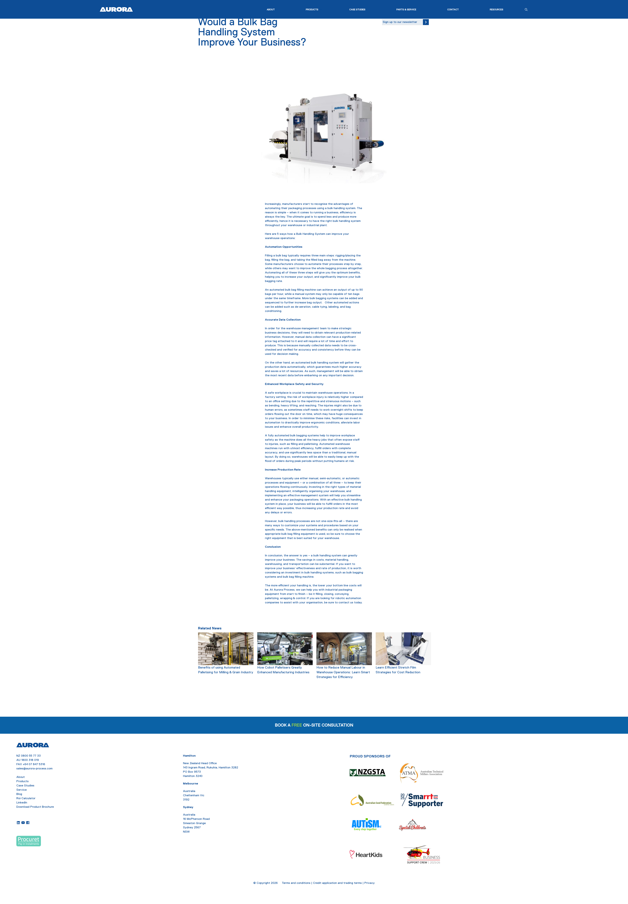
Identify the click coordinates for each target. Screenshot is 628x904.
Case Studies (25, 785)
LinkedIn (21, 802)
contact (344, 602)
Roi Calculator (25, 798)
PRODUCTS (312, 9)
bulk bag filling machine (300, 289)
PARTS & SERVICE (406, 9)
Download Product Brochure (35, 806)
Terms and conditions (296, 883)
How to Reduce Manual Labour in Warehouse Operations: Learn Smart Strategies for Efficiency (343, 672)
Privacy (369, 883)
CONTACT (453, 9)
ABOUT (271, 9)
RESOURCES (496, 9)
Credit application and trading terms (337, 883)
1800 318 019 (30, 760)
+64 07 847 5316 (34, 764)
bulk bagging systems (324, 298)
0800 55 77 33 (31, 755)
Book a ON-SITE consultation (314, 725)
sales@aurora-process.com (34, 768)
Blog (19, 794)
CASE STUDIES (357, 9)
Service (21, 789)
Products (22, 781)
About (20, 777)
